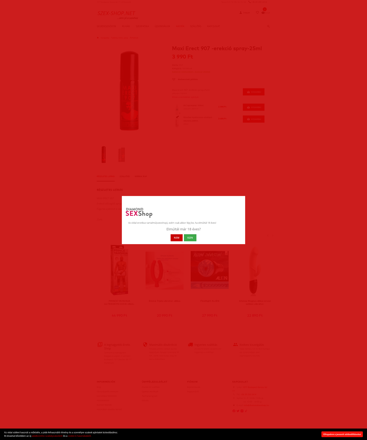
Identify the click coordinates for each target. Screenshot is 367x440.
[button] (92, 436)
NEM (176, 237)
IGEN (190, 237)
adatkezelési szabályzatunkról (47, 436)
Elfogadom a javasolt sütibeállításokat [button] (342, 434)
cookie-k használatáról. (79, 436)
